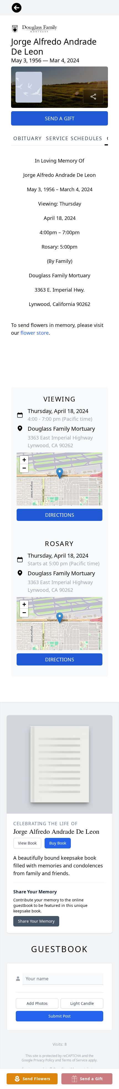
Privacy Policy (43, 1060)
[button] (59, 473)
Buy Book (57, 843)
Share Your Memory (36, 921)
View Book (27, 843)
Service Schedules (74, 138)
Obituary (27, 138)
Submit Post (59, 1016)
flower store (34, 332)
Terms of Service (74, 1060)
